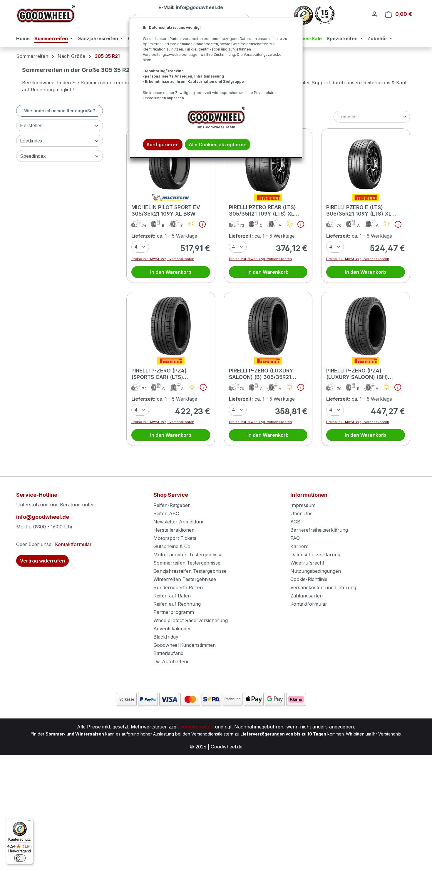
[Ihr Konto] (374, 14)
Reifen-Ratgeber (171, 505)
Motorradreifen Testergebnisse (187, 555)
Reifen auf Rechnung (177, 604)
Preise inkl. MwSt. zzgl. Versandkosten (162, 259)
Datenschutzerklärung (315, 555)
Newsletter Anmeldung (179, 522)
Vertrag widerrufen (42, 561)
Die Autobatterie (171, 661)
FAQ (295, 538)
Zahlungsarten (306, 596)
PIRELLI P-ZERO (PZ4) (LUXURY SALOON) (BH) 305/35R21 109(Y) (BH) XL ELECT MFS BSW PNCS (360, 373)
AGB (295, 522)
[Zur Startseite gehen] (45, 14)
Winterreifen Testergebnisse (184, 579)
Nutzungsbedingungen (315, 571)
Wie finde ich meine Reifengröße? (59, 110)
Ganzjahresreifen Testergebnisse (190, 571)
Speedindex (33, 156)
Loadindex (31, 141)
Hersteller (31, 125)
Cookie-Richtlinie (308, 579)
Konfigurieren (163, 144)
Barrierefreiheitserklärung (319, 530)
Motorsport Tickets (174, 538)
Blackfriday (165, 637)
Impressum (302, 505)
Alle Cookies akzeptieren (218, 144)
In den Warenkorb (170, 272)
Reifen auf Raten (172, 596)
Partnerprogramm (173, 612)
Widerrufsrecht (307, 563)
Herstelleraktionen (174, 530)
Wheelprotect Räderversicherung (190, 620)
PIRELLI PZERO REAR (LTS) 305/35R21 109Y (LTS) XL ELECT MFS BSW (262, 210)
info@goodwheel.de (42, 517)
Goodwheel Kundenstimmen (184, 645)
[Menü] (29, 822)
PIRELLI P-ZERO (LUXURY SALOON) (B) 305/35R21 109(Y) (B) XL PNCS (261, 373)
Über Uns (301, 513)
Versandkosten (196, 727)
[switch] (20, 858)
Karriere (299, 546)
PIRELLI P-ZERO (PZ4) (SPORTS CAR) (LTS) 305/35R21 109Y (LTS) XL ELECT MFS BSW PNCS (164, 373)
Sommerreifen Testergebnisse (186, 563)
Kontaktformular (73, 544)
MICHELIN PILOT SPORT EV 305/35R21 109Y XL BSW (165, 210)
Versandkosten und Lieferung (323, 587)
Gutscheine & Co (171, 546)
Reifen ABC (166, 513)
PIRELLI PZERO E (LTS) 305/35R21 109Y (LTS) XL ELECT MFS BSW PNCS (358, 210)
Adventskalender (172, 629)
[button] (200, 225)
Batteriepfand (168, 653)
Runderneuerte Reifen (178, 587)
